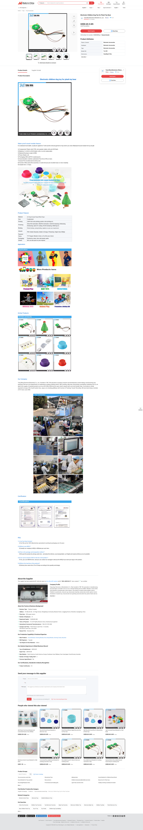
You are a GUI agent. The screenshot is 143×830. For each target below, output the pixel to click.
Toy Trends (43, 808)
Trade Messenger (41, 816)
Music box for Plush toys (104, 780)
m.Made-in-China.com (75, 822)
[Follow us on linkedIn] (124, 816)
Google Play (30, 816)
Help (98, 7)
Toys (23, 10)
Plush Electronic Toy (112, 805)
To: (25, 682)
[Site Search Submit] (91, 3)
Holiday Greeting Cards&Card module (107, 782)
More (19, 811)
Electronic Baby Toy (88, 805)
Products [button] (41, 3)
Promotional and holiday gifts (51, 782)
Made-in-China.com (65, 822)
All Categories (23, 7)
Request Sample (105, 34)
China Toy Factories (23, 805)
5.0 (108, 72)
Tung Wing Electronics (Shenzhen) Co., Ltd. (94, 17)
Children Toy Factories (36, 805)
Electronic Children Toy (76, 805)
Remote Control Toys (24, 798)
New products (48, 780)
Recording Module (48, 637)
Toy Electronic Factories (50, 805)
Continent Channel (89, 820)
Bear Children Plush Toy (24, 808)
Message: (24, 686)
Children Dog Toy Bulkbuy (55, 808)
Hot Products (41, 820)
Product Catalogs (39, 774)
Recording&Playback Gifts (24, 782)
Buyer (91, 7)
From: (24, 678)
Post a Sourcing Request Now (59, 699)
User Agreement (79, 824)
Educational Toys (49, 777)
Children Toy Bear (100, 805)
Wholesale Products (71, 820)
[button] (87, 3)
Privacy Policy (94, 824)
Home (19, 10)
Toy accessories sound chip (24, 777)
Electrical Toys (35, 798)
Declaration (87, 824)
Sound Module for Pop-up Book (25, 780)
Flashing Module (40, 637)
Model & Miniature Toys (46, 798)
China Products (49, 820)
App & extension (107, 7)
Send (29, 699)
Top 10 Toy (35, 808)
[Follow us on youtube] (120, 816)
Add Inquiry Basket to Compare (48, 63)
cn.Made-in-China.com (85, 822)
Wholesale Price (80, 820)
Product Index (97, 820)
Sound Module (31, 637)
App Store (22, 816)
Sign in (123, 4)
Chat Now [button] (115, 31)
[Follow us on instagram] (118, 816)
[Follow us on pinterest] (122, 816)
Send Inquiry (91, 31)
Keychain (64, 637)
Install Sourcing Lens (55, 816)
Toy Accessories (29, 10)
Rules (124, 7)
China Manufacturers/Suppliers (59, 820)
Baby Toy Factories (63, 805)
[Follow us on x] (115, 816)
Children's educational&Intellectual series (81, 780)
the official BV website (52, 581)
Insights (102, 820)
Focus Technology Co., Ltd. (61, 824)
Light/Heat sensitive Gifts (77, 782)
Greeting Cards (57, 637)
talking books (75, 777)
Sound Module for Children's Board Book (107, 777)
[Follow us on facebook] (113, 816)
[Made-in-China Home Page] (26, 3)
